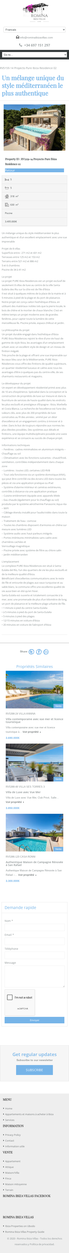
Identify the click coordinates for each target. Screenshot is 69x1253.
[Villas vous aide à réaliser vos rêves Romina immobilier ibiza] (34, 12)
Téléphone (11, 949)
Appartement (13, 1161)
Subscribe (34, 1070)
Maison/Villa (12, 1172)
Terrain (9, 1190)
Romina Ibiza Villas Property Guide (24, 1231)
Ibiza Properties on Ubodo (20, 1226)
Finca (8, 1178)
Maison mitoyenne (16, 1184)
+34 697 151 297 (37, 45)
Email (9, 935)
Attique (9, 1167)
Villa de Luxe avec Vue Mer (23, 792)
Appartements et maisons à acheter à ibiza (29, 1114)
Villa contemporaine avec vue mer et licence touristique (34, 720)
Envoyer (34, 1020)
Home (8, 1108)
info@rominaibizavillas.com (36, 37)
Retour (10, 170)
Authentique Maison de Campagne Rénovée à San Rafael (34, 863)
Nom (9, 921)
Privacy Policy (13, 1135)
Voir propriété (31, 731)
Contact (9, 1140)
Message (10, 962)
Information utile (15, 1146)
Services (9, 1120)
